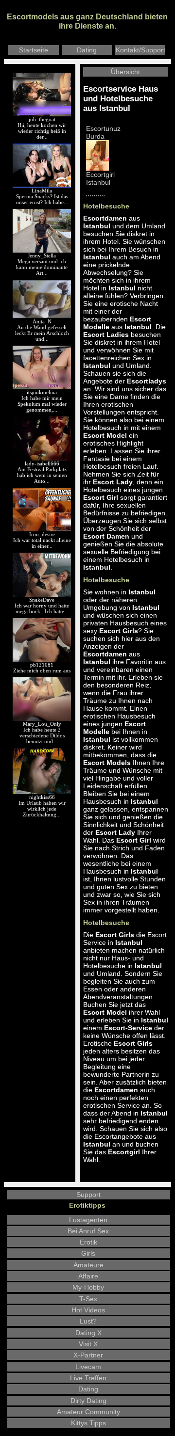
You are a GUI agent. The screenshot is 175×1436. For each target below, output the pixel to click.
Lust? (88, 1321)
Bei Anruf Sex (88, 1231)
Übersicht (125, 72)
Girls (88, 1253)
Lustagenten (88, 1220)
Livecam (88, 1367)
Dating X (88, 1333)
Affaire (88, 1276)
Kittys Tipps (88, 1423)
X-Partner (88, 1355)
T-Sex (88, 1299)
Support (88, 1194)
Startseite (33, 50)
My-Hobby (88, 1287)
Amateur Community (88, 1412)
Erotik (88, 1242)
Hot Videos (88, 1310)
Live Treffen (88, 1378)
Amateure (88, 1265)
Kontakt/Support (140, 50)
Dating (87, 50)
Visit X (88, 1344)
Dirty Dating (88, 1400)
